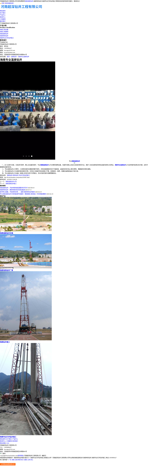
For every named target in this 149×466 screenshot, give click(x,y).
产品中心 (3, 15)
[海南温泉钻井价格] (26, 231)
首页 (8, 56)
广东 (10, 459)
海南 (13, 459)
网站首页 (3, 11)
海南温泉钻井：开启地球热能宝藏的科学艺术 (14, 187)
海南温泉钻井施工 (11, 183)
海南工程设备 (4, 29)
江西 (28, 459)
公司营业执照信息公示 (8, 464)
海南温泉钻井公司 (11, 181)
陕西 (19, 459)
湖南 (25, 459)
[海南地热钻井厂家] (26, 268)
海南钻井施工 (5, 342)
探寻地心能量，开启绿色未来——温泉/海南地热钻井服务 (17, 192)
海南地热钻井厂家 (6, 270)
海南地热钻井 (4, 36)
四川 (22, 459)
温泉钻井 (14, 56)
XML (7, 443)
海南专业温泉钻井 (23, 56)
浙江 (31, 459)
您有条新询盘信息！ (8, 3)
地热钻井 (15, 175)
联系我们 (3, 21)
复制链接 (20, 455)
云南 (16, 459)
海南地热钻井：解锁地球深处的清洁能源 (12, 190)
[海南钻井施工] (26, 340)
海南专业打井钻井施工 (7, 38)
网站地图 (3, 443)
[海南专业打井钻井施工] (26, 434)
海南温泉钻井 (29, 1)
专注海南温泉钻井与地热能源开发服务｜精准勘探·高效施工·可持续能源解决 (23, 194)
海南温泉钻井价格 (6, 233)
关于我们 (3, 13)
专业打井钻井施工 (24, 175)
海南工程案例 (4, 31)
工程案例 (3, 19)
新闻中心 (3, 17)
